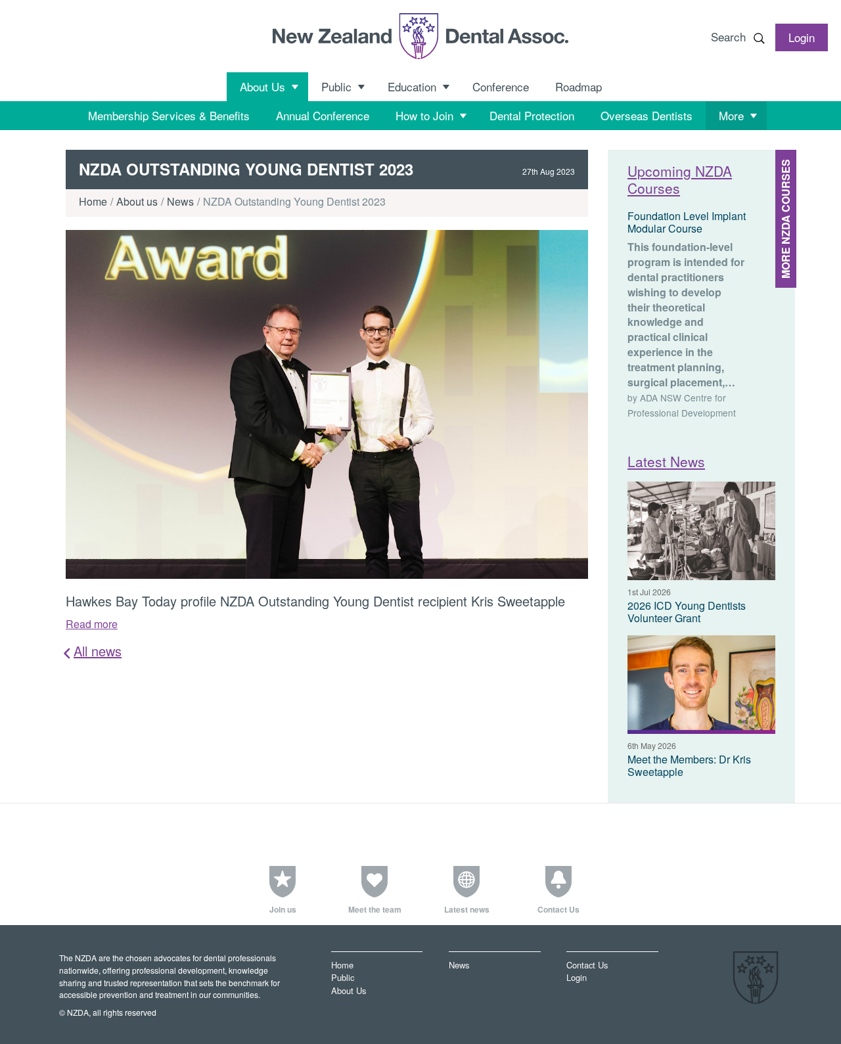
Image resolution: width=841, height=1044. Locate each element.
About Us (262, 86)
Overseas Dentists (647, 115)
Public (336, 86)
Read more (92, 623)
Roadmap (578, 86)
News (180, 201)
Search (728, 36)
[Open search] (759, 38)
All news (98, 651)
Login (576, 978)
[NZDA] (420, 36)
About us (137, 201)
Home (93, 201)
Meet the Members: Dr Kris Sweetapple (689, 765)
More (731, 115)
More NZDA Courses (785, 219)
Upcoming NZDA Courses (679, 179)
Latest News (666, 461)
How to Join (424, 115)
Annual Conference (322, 115)
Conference (500, 86)
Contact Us (587, 965)
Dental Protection (531, 115)
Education (412, 86)
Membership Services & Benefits (169, 115)
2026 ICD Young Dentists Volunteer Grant (686, 611)
